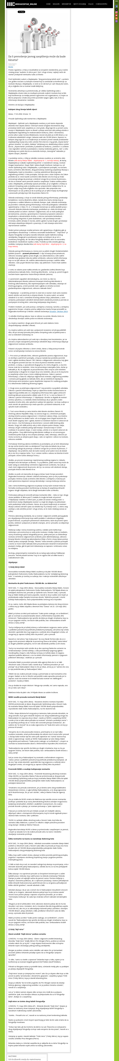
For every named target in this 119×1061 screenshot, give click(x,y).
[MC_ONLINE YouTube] (116, 15)
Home (48, 4)
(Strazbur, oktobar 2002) (58, 311)
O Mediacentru (101, 4)
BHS (117, 1)
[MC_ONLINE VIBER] (116, 22)
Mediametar (66, 4)
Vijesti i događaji (79, 4)
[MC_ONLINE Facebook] (116, 6)
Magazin (56, 4)
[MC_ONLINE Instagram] (116, 12)
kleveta (10, 67)
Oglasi (90, 4)
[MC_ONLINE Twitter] (116, 9)
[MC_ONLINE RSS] (116, 19)
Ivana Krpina (12, 64)
